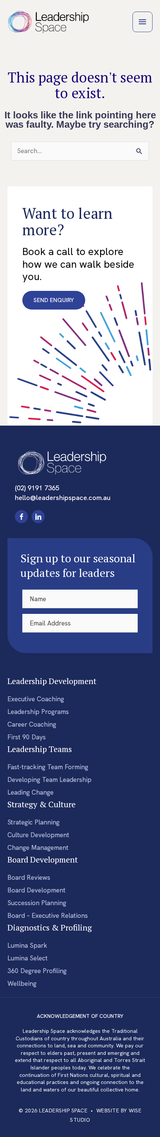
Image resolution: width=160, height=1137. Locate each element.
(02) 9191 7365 (37, 488)
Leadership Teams (39, 748)
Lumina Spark (27, 945)
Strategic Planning (33, 822)
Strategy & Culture (41, 804)
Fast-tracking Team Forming (47, 767)
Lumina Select (27, 958)
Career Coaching (31, 724)
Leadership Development (51, 680)
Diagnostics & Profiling (49, 927)
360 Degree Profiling (37, 971)
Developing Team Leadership (49, 780)
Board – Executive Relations (47, 915)
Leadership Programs (38, 712)
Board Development (42, 859)
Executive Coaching (35, 699)
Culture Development (38, 835)
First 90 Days (26, 737)
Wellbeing (21, 983)
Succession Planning (36, 903)
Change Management (37, 848)
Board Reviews (28, 877)
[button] (21, 516)
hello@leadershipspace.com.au (63, 497)
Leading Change (30, 792)
